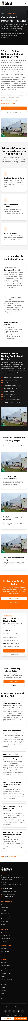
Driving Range (4, 907)
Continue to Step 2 (13, 651)
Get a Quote (4, 996)
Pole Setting (4, 948)
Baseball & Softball (5, 918)
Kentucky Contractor (6, 968)
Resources (4, 982)
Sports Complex (5, 921)
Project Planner (5, 984)
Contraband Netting (6, 938)
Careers (3, 976)
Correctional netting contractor (9, 100)
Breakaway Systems (6, 954)
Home (2, 13)
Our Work (3, 990)
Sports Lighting (5, 951)
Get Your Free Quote (13, 108)
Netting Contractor (5, 965)
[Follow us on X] (22, 1011)
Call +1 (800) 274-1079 (15, 112)
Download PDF (12, 685)
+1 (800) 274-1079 (8, 896)
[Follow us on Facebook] (5, 1011)
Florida (3, 924)
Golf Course (4, 910)
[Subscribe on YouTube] (18, 1011)
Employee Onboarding (6, 979)
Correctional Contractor (7, 970)
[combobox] (14, 633)
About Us (3, 962)
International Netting (6, 973)
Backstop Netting (5, 916)
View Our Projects (14, 602)
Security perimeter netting (8, 103)
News (2, 993)
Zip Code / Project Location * (10, 637)
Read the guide (14, 681)
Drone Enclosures (5, 932)
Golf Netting (4, 904)
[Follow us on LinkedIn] (14, 1011)
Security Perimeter (5, 935)
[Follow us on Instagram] (9, 1011)
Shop (2, 998)
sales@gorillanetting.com (9, 894)
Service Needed (7, 630)
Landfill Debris (4, 941)
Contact (3, 987)
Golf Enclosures (5, 913)
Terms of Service (18, 1015)
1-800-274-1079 (12, 856)
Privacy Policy (9, 1015)
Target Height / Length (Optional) (11, 643)
